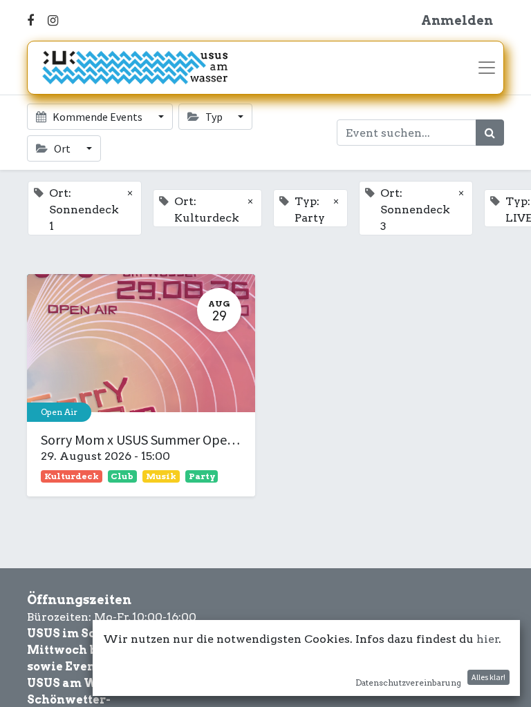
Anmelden (457, 20)
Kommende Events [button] (97, 117)
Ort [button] (62, 148)
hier (487, 639)
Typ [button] (214, 117)
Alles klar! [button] (488, 677)
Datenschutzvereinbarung (408, 682)
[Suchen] (490, 132)
